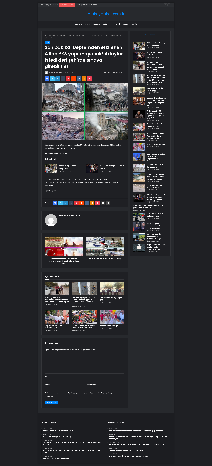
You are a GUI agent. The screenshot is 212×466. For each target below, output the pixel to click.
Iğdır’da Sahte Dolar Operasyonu (155, 166)
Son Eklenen (150, 35)
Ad (46, 376)
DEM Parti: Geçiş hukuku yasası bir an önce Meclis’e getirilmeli (156, 197)
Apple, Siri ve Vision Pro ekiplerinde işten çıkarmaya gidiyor (156, 247)
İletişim (134, 24)
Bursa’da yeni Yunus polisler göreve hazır (155, 215)
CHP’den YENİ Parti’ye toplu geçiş (111, 298)
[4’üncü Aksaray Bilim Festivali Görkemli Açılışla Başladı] (84, 317)
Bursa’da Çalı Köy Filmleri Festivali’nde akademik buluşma (155, 236)
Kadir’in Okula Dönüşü (109, 326)
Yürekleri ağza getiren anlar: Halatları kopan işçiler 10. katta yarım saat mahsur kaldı (83, 300)
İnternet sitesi (91, 384)
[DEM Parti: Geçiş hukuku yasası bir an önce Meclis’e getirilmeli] (139, 198)
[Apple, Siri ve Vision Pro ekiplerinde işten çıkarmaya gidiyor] (139, 248)
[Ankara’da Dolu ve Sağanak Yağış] (139, 188)
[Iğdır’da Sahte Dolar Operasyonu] (139, 168)
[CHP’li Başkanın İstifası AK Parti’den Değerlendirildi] (139, 157)
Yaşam (125, 24)
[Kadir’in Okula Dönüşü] (112, 317)
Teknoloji (116, 24)
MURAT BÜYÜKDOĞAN (56, 72)
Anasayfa (78, 24)
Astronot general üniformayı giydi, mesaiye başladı (154, 225)
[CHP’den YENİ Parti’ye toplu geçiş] (112, 288)
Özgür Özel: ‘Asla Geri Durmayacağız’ (53, 327)
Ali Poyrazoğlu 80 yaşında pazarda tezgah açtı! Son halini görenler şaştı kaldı (157, 114)
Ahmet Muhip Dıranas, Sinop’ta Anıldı (156, 44)
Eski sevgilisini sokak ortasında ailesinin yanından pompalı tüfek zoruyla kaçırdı (103, 5)
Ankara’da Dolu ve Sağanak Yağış (154, 186)
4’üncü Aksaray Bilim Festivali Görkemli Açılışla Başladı (84, 327)
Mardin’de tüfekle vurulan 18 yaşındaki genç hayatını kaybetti (148, 206)
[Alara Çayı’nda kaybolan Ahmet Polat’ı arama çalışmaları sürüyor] (139, 177)
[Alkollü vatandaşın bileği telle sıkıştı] (92, 168)
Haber (87, 24)
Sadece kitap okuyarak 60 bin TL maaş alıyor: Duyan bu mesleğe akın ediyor (156, 101)
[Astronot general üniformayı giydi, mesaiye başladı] (139, 226)
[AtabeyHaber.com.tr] (106, 14)
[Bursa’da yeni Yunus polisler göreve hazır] (139, 217)
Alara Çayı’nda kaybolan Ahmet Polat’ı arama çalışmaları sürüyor (157, 176)
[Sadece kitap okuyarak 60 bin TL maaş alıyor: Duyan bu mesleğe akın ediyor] (139, 101)
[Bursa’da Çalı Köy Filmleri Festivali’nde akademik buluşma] (139, 237)
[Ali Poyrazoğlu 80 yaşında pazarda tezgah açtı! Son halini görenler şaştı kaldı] (139, 114)
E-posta (48, 384)
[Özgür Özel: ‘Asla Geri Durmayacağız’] (57, 317)
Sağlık (106, 24)
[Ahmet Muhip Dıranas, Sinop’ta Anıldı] (51, 168)
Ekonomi (96, 24)
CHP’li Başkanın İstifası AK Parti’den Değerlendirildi (156, 156)
